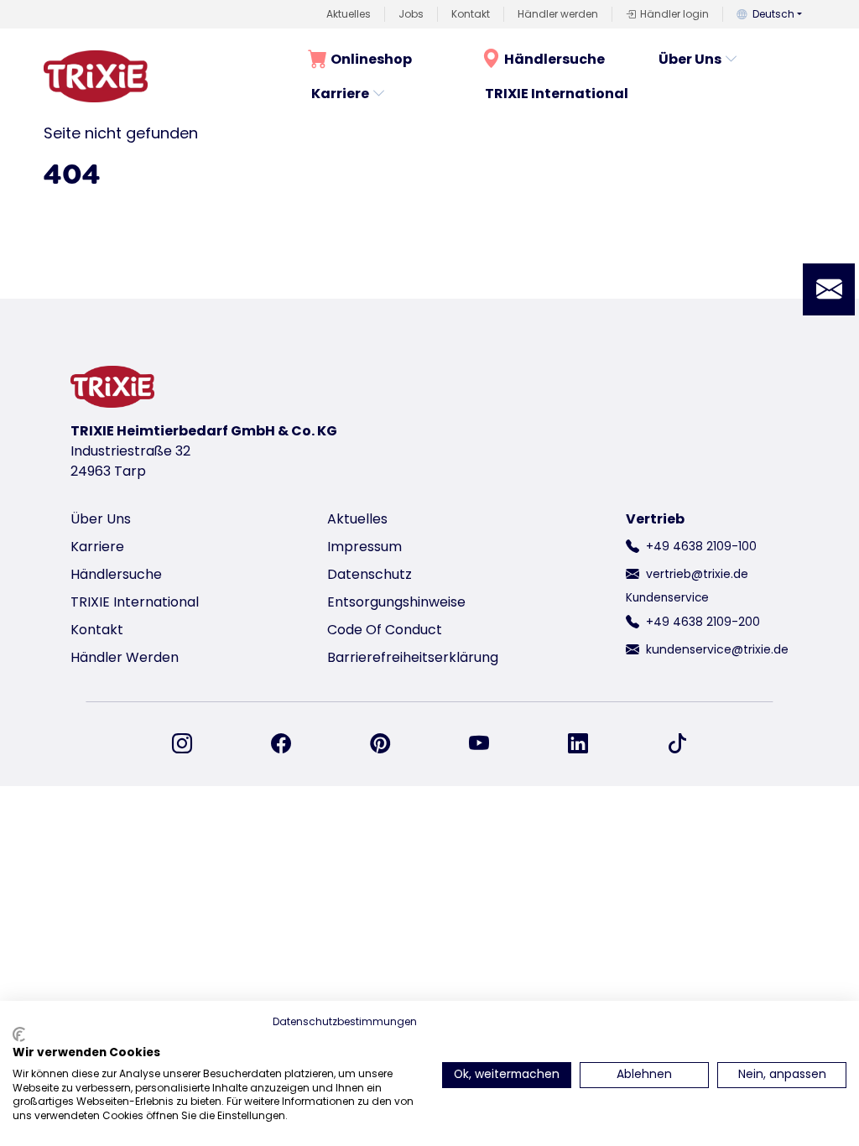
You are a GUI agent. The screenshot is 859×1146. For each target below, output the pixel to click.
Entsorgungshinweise (396, 602)
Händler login (674, 14)
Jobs (411, 14)
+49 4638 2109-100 (701, 546)
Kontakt (470, 14)
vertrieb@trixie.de (697, 573)
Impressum (364, 546)
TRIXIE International (556, 93)
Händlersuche (554, 59)
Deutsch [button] (773, 14)
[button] (829, 289)
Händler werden (558, 14)
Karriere (340, 93)
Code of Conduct (384, 629)
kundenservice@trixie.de (717, 649)
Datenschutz (369, 574)
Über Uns (690, 59)
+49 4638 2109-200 (703, 621)
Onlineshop (371, 59)
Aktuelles (348, 14)
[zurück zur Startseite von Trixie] (96, 76)
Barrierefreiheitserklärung (412, 657)
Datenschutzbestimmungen (345, 1021)
